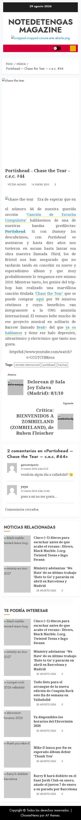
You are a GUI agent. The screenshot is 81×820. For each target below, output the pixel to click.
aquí (40, 299)
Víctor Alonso (17, 184)
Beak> (42, 327)
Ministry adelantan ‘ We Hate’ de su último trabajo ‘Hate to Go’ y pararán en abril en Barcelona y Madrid (55, 577)
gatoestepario (30, 465)
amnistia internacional (27, 365)
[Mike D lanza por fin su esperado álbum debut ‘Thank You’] (17, 754)
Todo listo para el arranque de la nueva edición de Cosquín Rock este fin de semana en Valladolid (54, 691)
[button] (65, 48)
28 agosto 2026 (46, 590)
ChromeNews (30, 815)
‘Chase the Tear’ (49, 293)
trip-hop (62, 365)
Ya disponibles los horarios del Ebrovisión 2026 (53, 721)
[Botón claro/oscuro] (57, 48)
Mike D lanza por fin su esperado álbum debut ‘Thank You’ (52, 752)
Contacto (73, 48)
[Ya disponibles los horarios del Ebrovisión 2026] (17, 723)
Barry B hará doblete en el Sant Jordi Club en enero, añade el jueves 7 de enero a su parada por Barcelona (55, 782)
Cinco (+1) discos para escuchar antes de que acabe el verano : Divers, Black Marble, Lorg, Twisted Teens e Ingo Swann (54, 548)
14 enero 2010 (40, 184)
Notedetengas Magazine (40, 25)
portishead (49, 365)
